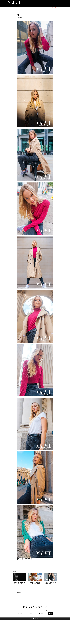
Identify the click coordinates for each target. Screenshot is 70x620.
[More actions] (52, 14)
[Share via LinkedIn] (22, 562)
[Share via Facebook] (17, 562)
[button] (48, 7)
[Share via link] (24, 562)
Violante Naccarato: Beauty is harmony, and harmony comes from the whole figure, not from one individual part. (50, 583)
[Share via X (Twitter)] (20, 562)
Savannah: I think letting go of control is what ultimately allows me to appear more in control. (34, 583)
